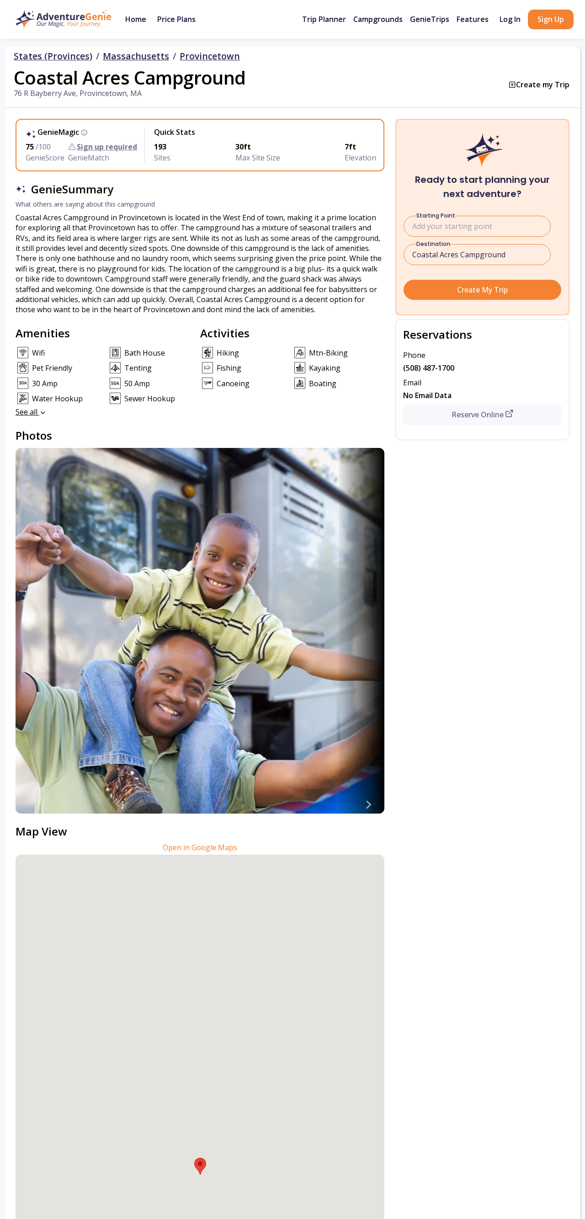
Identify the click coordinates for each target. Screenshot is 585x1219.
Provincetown (210, 56)
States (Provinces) (53, 56)
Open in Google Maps (200, 847)
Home (135, 19)
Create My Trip (482, 290)
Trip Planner (324, 19)
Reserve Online (478, 415)
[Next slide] (368, 804)
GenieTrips (429, 19)
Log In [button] (510, 19)
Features (473, 19)
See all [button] (27, 412)
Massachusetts (136, 56)
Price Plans (176, 19)
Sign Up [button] (550, 19)
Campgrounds (378, 19)
